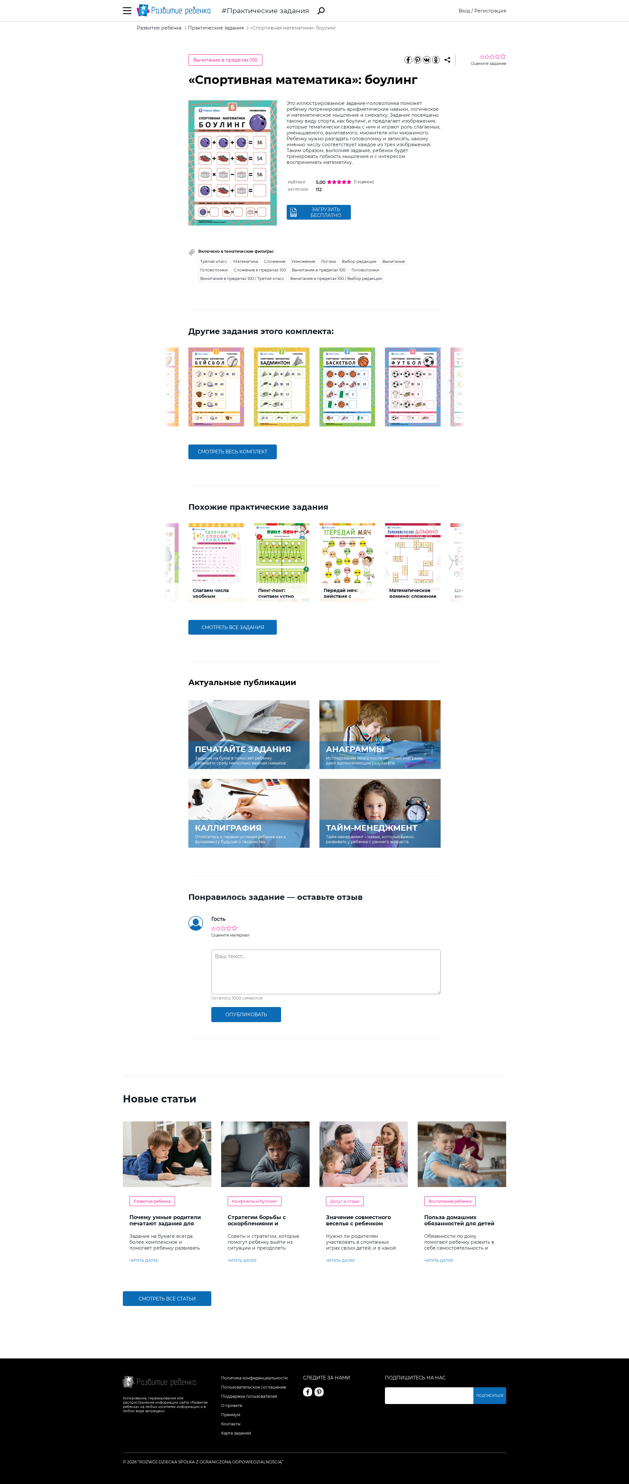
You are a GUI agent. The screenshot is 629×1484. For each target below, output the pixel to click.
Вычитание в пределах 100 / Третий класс (242, 278)
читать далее (143, 1260)
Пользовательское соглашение (253, 1387)
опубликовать (246, 1015)
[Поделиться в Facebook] (408, 60)
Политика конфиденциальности (254, 1377)
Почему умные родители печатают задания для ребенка (165, 1223)
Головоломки (214, 269)
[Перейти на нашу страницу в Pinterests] (319, 1391)
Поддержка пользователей (249, 1396)
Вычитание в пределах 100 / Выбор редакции (336, 278)
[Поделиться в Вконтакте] (426, 60)
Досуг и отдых (344, 1201)
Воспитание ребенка (450, 1201)
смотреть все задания (232, 627)
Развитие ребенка (152, 1201)
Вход (464, 11)
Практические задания (268, 11)
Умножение (303, 261)
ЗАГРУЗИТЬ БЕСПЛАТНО (326, 212)
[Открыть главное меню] (127, 10)
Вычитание (393, 261)
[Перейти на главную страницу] (173, 10)
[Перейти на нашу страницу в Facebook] (307, 1391)
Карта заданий (236, 1433)
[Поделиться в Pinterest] (417, 60)
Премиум (230, 1414)
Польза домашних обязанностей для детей (459, 1220)
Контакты (230, 1423)
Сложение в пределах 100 (260, 269)
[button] (178, 387)
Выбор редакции (359, 261)
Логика (328, 261)
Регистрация (490, 11)
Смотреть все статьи (167, 1299)
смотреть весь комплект (232, 452)
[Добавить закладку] (447, 60)
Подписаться (489, 1396)
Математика (245, 261)
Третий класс (213, 261)
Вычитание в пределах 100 (225, 60)
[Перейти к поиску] (321, 11)
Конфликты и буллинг (254, 1201)
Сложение (274, 261)
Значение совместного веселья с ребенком (358, 1220)
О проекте (231, 1405)
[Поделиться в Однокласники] (436, 60)
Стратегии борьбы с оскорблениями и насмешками (257, 1223)
